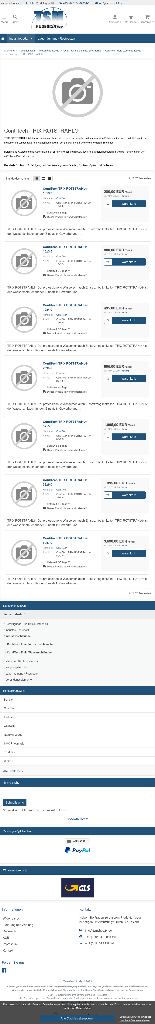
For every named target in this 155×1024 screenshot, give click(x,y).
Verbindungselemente (18, 679)
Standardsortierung (17, 178)
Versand (125, 195)
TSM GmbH (11, 752)
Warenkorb (129, 203)
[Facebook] (5, 971)
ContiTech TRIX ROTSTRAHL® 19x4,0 (65, 307)
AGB (6, 937)
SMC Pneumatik (14, 743)
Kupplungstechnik (16, 667)
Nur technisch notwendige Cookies (135, 1016)
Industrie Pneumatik (17, 630)
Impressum (10, 944)
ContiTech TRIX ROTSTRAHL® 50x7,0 (65, 540)
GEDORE (10, 726)
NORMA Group (13, 734)
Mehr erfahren (84, 1008)
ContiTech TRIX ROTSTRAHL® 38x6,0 (65, 482)
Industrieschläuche (18, 636)
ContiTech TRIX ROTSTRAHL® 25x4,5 (65, 365)
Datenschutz (11, 931)
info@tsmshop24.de (80, 3)
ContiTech (61, 198)
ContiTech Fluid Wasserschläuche (29, 652)
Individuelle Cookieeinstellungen (134, 1020)
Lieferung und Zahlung (18, 925)
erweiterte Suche (77, 818)
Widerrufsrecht (12, 918)
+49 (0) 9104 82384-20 (100, 937)
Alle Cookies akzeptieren (77, 1018)
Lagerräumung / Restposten (56, 38)
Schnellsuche (15, 802)
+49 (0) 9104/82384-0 (46, 3)
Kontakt (8, 950)
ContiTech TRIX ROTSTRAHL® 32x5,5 (65, 423)
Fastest (8, 717)
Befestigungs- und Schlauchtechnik (26, 624)
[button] (37, 178)
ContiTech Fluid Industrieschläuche (30, 644)
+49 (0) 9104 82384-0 (99, 943)
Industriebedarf (19, 38)
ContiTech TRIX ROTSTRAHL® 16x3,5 (65, 249)
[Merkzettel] (108, 203)
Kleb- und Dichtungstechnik (21, 661)
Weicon (8, 761)
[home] (3, 38)
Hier (64, 998)
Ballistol (8, 699)
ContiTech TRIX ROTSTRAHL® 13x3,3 (65, 190)
